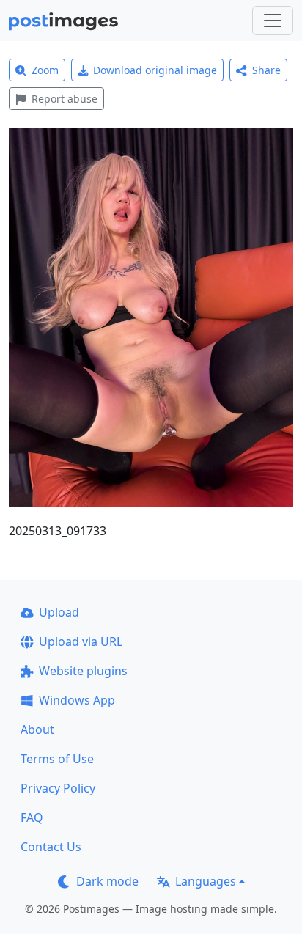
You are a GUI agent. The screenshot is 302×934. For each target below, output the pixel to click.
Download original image (155, 70)
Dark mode (107, 881)
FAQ (32, 817)
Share (266, 70)
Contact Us (51, 847)
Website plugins (83, 671)
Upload (59, 612)
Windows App (77, 700)
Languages (205, 881)
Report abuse (64, 99)
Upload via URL (80, 641)
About (37, 729)
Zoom (45, 70)
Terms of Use (57, 759)
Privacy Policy (58, 788)
